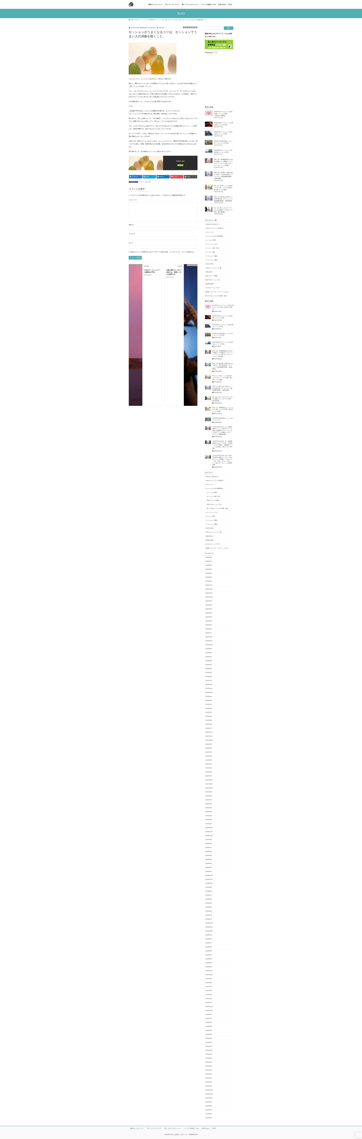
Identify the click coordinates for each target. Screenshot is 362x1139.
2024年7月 (209, 656)
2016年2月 (209, 1038)
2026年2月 (209, 581)
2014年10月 (209, 1098)
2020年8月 (209, 843)
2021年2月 (209, 819)
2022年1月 (209, 776)
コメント (133, 200)
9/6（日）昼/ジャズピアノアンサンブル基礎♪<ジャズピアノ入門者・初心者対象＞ (223, 210)
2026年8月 (209, 557)
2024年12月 (209, 637)
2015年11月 (209, 1046)
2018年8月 (209, 939)
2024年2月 (209, 676)
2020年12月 (209, 827)
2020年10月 (209, 835)
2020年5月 (209, 855)
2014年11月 (209, 1094)
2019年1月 (209, 919)
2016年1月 (209, 1042)
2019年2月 (209, 915)
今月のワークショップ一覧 (213, 268)
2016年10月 (209, 1010)
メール (132, 234)
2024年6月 (209, 660)
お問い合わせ (206, 1128)
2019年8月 (209, 891)
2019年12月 (209, 875)
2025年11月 (209, 593)
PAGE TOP (352, 1103)
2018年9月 (209, 935)
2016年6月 (209, 1022)
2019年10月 (209, 883)
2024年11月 (209, 641)
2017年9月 (209, 978)
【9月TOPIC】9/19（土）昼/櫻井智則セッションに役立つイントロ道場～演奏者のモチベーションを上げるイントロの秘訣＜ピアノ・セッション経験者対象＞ (222, 430)
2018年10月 (209, 931)
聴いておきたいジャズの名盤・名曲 (216, 296)
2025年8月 (209, 605)
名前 (131, 225)
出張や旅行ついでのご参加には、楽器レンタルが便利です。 (173, 272)
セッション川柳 (210, 252)
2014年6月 (209, 1114)
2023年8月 (209, 700)
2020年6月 (209, 851)
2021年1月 (209, 823)
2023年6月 (209, 708)
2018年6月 (209, 947)
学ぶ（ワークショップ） (154, 1128)
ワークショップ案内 (211, 260)
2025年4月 (209, 621)
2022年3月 (209, 768)
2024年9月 (209, 648)
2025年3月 (209, 625)
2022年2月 (209, 772)
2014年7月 (209, 1110)
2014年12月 (209, 1090)
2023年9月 (209, 696)
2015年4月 (209, 1074)
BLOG (214, 1128)
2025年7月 (209, 609)
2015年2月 (209, 1082)
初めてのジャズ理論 (211, 276)
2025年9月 (209, 601)
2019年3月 (209, 911)
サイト (131, 243)
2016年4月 (209, 1030)
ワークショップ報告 (211, 256)
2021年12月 (209, 780)
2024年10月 (209, 644)
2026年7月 (209, 561)
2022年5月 (209, 760)
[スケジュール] (135, 335)
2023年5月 (209, 712)
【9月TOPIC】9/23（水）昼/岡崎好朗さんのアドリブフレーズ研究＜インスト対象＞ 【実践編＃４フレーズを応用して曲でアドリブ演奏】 (222, 444)
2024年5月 (209, 664)
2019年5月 (209, 903)
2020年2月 (209, 867)
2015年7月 (209, 1062)
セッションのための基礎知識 (214, 236)
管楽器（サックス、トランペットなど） (217, 292)
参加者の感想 (209, 284)
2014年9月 (209, 1102)
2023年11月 (209, 688)
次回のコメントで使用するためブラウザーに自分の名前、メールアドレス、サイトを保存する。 (162, 252)
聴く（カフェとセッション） (173, 1128)
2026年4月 (209, 573)
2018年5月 (209, 951)
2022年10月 (209, 740)
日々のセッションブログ (213, 288)
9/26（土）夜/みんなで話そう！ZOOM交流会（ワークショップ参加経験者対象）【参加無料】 (223, 199)
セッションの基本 (211, 240)
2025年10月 (209, 597)
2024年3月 (209, 672)
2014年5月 (209, 1118)
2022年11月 (209, 736)
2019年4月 (209, 907)
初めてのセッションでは (213, 280)
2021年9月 (209, 792)
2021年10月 (209, 788)
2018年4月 (209, 955)
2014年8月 (209, 1106)
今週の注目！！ (210, 272)
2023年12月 (209, 684)
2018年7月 (209, 943)
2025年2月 (209, 629)
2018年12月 (209, 923)
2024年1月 (209, 680)
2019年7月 (209, 895)
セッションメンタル (211, 244)
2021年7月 (209, 800)
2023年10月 (209, 692)
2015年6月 (209, 1066)
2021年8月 (209, 796)
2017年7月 (209, 986)
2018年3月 (209, 959)
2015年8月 (209, 1058)
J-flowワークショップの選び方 (215, 228)
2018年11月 (209, 927)
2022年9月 (209, 744)
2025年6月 (209, 613)
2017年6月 (209, 990)
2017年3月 (209, 1002)
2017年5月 (209, 994)
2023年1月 (209, 728)
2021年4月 (209, 811)
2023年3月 (209, 720)
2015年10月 (209, 1050)
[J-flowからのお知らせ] (190, 335)
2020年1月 (209, 871)
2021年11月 (209, 784)
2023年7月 (209, 704)
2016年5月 (209, 1026)
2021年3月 (209, 815)
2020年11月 (209, 831)
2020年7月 (209, 847)
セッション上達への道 (190, 27)
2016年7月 (209, 1018)
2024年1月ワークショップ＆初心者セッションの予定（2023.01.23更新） (223, 113)
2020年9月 (209, 839)
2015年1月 (209, 1086)
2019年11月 (209, 879)
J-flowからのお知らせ (212, 224)
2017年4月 (209, 998)
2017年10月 (209, 974)
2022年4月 (209, 764)
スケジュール (209, 232)
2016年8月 (209, 1014)
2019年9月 (209, 887)
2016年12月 (209, 1006)
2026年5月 (209, 569)
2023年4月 (209, 716)
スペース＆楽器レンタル (191, 1128)
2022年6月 (209, 756)
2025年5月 (209, 617)
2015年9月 (209, 1054)
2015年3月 (209, 1078)
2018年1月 (209, 967)
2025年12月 (209, 589)
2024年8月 (209, 652)
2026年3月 (209, 577)
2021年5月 (209, 807)
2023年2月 (209, 724)
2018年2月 (209, 963)
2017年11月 (209, 970)
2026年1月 (209, 585)
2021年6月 (209, 804)
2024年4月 (209, 668)
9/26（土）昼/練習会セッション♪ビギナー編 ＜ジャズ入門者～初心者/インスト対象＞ (222, 409)
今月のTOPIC (210, 264)
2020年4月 (209, 859)
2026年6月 (209, 565)
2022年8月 (209, 748)
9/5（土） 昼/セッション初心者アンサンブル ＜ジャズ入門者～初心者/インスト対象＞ (223, 187)
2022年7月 (209, 752)
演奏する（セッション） (137, 1128)
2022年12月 (209, 732)
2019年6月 (209, 899)
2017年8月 (209, 982)
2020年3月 (209, 863)
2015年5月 (209, 1070)
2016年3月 (209, 1034)
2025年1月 (209, 633)
